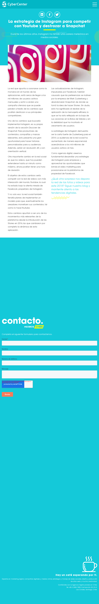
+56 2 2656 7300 (75, 587)
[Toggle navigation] (94, 4)
